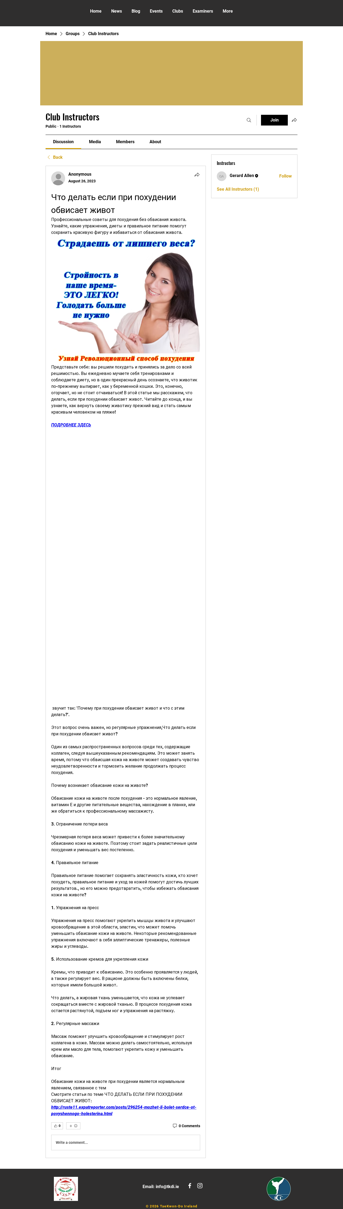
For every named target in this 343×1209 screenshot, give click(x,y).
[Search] (249, 120)
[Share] (197, 174)
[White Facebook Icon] (189, 1185)
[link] (63, 141)
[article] (126, 662)
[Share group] (294, 120)
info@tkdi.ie (167, 1186)
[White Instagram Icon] (199, 1185)
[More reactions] (73, 1125)
